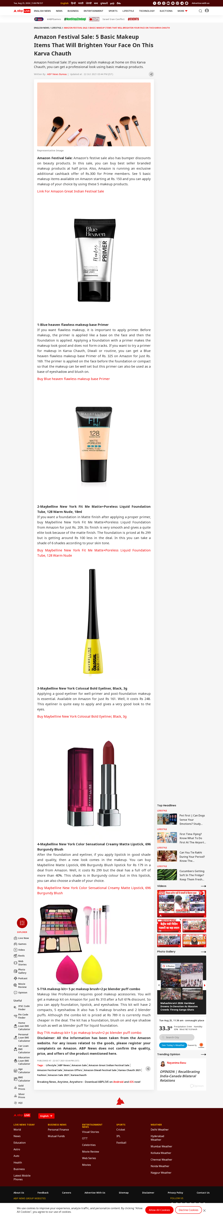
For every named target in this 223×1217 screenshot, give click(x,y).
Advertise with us (200, 3)
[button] (22, 926)
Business (73, 10)
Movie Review (22, 985)
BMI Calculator (24, 1079)
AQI (20, 1102)
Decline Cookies (188, 1210)
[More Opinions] (203, 1054)
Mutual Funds (56, 1136)
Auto (16, 1156)
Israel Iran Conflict (114, 19)
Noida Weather (160, 1166)
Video (21, 949)
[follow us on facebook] (159, 3)
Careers (66, 1193)
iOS (131, 1082)
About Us (19, 1193)
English (65, 3)
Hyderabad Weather (157, 1137)
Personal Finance (58, 1129)
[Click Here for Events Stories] (133, 19)
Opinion (22, 992)
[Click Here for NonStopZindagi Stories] (75, 19)
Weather (156, 1125)
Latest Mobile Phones (22, 1177)
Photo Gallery (22, 971)
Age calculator (24, 1070)
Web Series (89, 1158)
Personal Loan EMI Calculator (24, 1037)
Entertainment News (92, 1126)
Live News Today (24, 1125)
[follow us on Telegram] (182, 3)
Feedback (43, 1193)
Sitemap (124, 1193)
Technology (147, 10)
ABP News (64, 1065)
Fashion (41, 1075)
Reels (21, 955)
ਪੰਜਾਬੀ (89, 3)
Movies (86, 1165)
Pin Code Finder (23, 1016)
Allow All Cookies (159, 1210)
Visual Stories (90, 1132)
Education (20, 1142)
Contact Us (203, 1193)
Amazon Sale (79, 1065)
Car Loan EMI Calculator (24, 1049)
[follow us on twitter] (155, 3)
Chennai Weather (161, 1159)
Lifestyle (128, 10)
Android (118, 1082)
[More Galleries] (203, 952)
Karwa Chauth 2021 (129, 1070)
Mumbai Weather (161, 1146)
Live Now (23, 938)
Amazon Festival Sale (49, 1070)
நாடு (112, 3)
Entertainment (93, 10)
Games (22, 943)
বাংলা (96, 3)
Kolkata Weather (161, 1153)
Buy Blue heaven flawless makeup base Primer (73, 379)
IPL (118, 1136)
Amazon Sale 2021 (58, 1075)
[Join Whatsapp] (187, 3)
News (59, 10)
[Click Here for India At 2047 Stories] (39, 19)
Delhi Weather (160, 1129)
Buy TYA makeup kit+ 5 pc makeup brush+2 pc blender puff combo (89, 1032)
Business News (57, 1125)
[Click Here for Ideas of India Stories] (94, 19)
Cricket (120, 1129)
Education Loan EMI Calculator (24, 1060)
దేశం (119, 3)
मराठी (80, 3)
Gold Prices (21, 1087)
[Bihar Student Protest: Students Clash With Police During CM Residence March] (181, 904)
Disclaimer (148, 1193)
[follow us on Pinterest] (177, 3)
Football (121, 1142)
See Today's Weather (173, 1045)
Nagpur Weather (161, 1172)
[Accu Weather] (201, 1045)
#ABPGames (54, 19)
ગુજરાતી (104, 3)
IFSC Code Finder (24, 1007)
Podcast (22, 978)
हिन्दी (73, 3)
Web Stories (22, 963)
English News (42, 10)
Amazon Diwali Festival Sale (100, 1070)
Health (18, 1162)
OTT (85, 1138)
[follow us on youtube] (168, 3)
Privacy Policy (175, 1193)
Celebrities (89, 1145)
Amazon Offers (73, 1070)
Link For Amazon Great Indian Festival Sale (70, 191)
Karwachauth (79, 1075)
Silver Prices (21, 1096)
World (17, 1129)
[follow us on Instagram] (173, 3)
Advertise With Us (95, 1193)
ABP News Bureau (57, 74)
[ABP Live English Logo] (22, 11)
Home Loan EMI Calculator (24, 1026)
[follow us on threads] (164, 3)
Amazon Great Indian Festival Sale (109, 1065)
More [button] (181, 10)
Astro (17, 1149)
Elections (166, 10)
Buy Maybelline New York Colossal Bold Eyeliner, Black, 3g (82, 716)
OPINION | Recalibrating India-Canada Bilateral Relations (180, 1076)
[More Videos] (203, 886)
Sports (113, 10)
